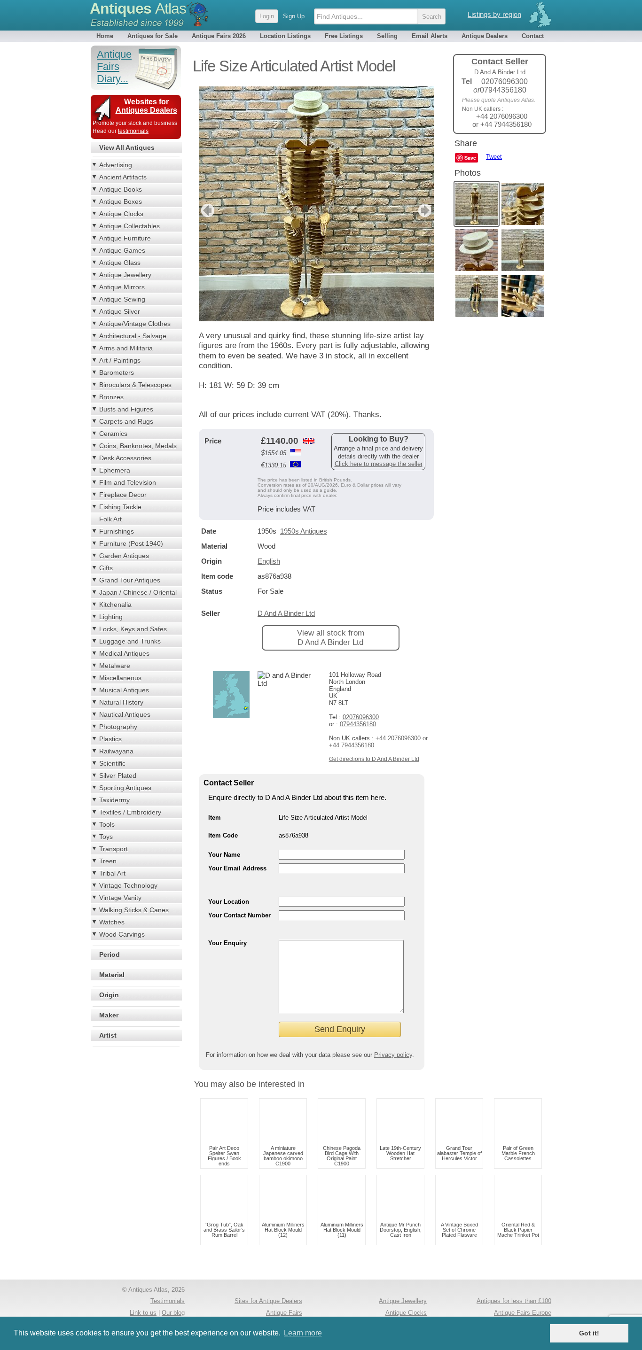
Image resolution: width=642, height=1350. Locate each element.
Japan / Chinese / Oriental (138, 592)
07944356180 (358, 724)
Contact (533, 35)
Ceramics (113, 433)
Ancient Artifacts (123, 177)
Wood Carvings (122, 934)
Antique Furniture (125, 238)
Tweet (494, 156)
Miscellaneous (120, 678)
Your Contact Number (239, 915)
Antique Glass (120, 262)
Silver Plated (117, 775)
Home (104, 35)
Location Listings (285, 35)
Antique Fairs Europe (522, 1312)
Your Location (228, 901)
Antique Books (120, 189)
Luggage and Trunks (130, 641)
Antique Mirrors (122, 287)
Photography (118, 726)
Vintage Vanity (120, 897)
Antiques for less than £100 (514, 1300)
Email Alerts (429, 35)
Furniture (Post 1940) (131, 543)
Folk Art (110, 519)
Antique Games (122, 250)
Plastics (110, 739)
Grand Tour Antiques (129, 580)
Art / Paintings (120, 360)
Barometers (116, 372)
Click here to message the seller (379, 463)
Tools (107, 824)
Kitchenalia (115, 604)
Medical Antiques (124, 653)
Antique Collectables (129, 226)
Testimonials (167, 1300)
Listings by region (494, 14)
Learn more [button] (303, 1333)
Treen (108, 861)
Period (109, 954)
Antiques (138, 8)
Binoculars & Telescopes (135, 384)
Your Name (224, 854)
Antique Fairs (284, 1312)
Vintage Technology (128, 885)
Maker (108, 1015)
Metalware (114, 665)
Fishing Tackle (120, 507)
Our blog (173, 1312)
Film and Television (127, 482)
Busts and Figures (126, 409)
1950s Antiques (303, 531)
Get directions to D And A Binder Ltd (374, 759)
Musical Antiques (124, 690)
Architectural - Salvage (132, 336)
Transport (113, 849)
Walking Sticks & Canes (134, 910)
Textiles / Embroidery (130, 812)
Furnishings (116, 531)
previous (206, 210)
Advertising (115, 165)
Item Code (223, 835)
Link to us (143, 1312)
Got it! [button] (589, 1333)
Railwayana (116, 751)
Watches (112, 922)
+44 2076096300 (398, 738)
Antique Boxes (120, 201)
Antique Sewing (122, 299)
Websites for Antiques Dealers (146, 106)
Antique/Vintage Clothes (135, 323)
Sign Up (294, 16)
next (426, 210)
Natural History (121, 702)
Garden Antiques (124, 555)
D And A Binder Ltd (286, 613)
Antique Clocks (121, 213)
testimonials (133, 131)
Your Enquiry (227, 943)
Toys (106, 836)
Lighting (111, 617)
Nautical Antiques (124, 714)
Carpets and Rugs (126, 421)
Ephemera (114, 470)
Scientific (112, 763)
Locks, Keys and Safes (133, 629)
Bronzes (111, 397)
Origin (109, 995)
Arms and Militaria (126, 348)
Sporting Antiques (125, 787)
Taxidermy (114, 800)
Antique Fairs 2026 (219, 35)
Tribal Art (112, 873)
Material (112, 974)
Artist (108, 1035)
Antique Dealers (485, 35)
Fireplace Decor (123, 494)
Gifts (106, 568)
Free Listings (344, 35)
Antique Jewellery (125, 275)
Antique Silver (119, 311)
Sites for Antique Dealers (268, 1300)
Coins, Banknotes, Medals (138, 446)
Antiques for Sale (152, 35)
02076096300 (361, 717)
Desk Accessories (125, 458)
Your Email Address (237, 868)
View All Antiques (127, 147)
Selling (387, 35)
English (269, 561)
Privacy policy (393, 1054)
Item (214, 817)
